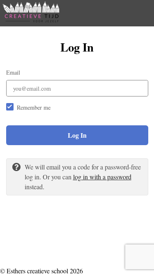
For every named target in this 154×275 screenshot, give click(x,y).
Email (13, 72)
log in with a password (102, 176)
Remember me (34, 107)
